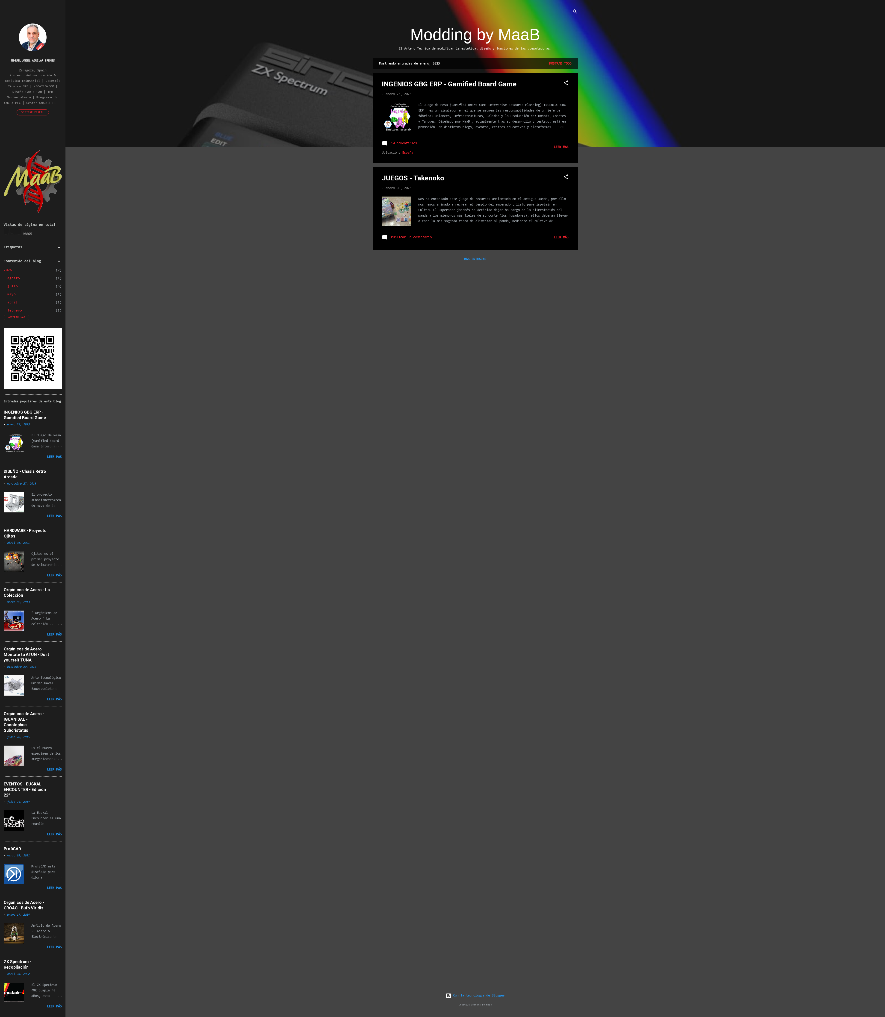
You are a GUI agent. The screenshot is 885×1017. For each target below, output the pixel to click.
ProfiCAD (12, 848)
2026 (8, 270)
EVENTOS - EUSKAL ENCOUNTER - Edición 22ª (25, 789)
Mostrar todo (560, 63)
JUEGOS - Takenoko (413, 178)
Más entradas (475, 259)
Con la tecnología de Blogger (478, 995)
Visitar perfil (32, 112)
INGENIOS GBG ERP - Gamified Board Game (449, 84)
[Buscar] (575, 13)
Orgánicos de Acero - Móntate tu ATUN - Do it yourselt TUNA (26, 654)
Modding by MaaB (475, 35)
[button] (566, 84)
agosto (13, 278)
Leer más (561, 147)
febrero (14, 310)
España (407, 153)
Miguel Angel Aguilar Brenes (33, 60)
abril (12, 302)
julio (12, 286)
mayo (11, 294)
